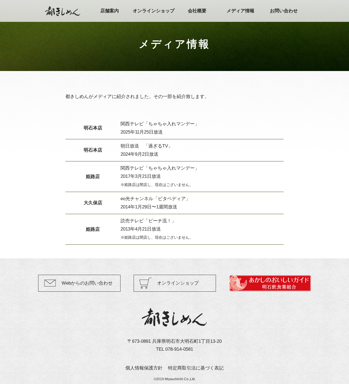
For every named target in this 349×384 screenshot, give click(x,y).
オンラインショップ (153, 10)
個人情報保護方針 (144, 368)
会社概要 (197, 10)
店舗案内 (109, 10)
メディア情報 (240, 10)
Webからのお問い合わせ (87, 283)
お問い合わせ (284, 10)
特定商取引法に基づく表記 (196, 368)
